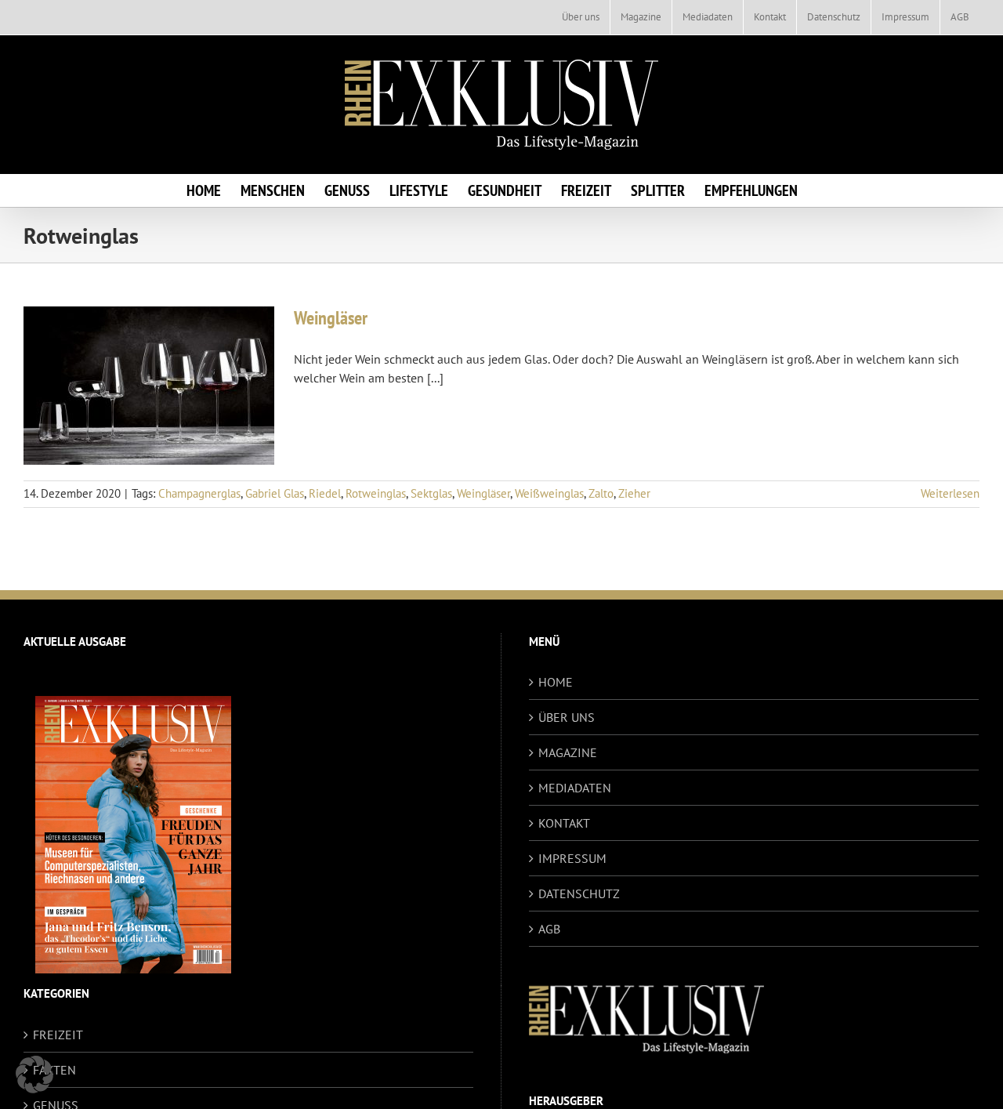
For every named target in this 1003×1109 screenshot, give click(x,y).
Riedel (325, 493)
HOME (555, 682)
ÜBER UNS (566, 717)
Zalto (601, 493)
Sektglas (431, 493)
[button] (34, 1074)
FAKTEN (54, 1070)
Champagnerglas (199, 493)
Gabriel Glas (274, 493)
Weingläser (331, 318)
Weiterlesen (950, 493)
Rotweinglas (376, 493)
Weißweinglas (549, 493)
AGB (549, 929)
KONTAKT (564, 823)
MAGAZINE (567, 752)
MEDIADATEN (574, 788)
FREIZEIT (58, 1034)
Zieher (634, 493)
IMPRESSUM (572, 858)
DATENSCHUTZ (579, 893)
